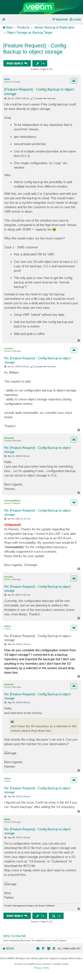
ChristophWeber (12, 500)
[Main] (41, 7)
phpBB (30, 964)
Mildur (7, 819)
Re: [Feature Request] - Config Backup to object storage (37, 360)
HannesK (9, 438)
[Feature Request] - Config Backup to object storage (34, 49)
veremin (8, 348)
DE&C (7, 79)
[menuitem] (75, 19)
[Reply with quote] (74, 81)
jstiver (7, 626)
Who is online (14, 936)
